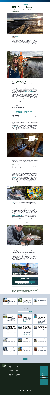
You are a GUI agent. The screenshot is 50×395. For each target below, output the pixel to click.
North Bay (10, 367)
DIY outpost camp (15, 126)
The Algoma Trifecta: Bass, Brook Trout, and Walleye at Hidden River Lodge (24, 112)
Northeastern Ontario (44, 377)
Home (22, 4)
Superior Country (11, 374)
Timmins (43, 381)
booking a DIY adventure (29, 91)
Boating (17, 367)
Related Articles (17, 109)
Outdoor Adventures (18, 374)
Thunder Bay (10, 375)
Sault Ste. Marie (11, 370)
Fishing (17, 370)
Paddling (17, 375)
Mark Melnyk (17, 36)
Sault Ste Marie (43, 375)
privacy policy (31, 283)
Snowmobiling (18, 378)
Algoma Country (26, 4)
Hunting (17, 371)
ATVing (17, 366)
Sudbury (10, 371)
